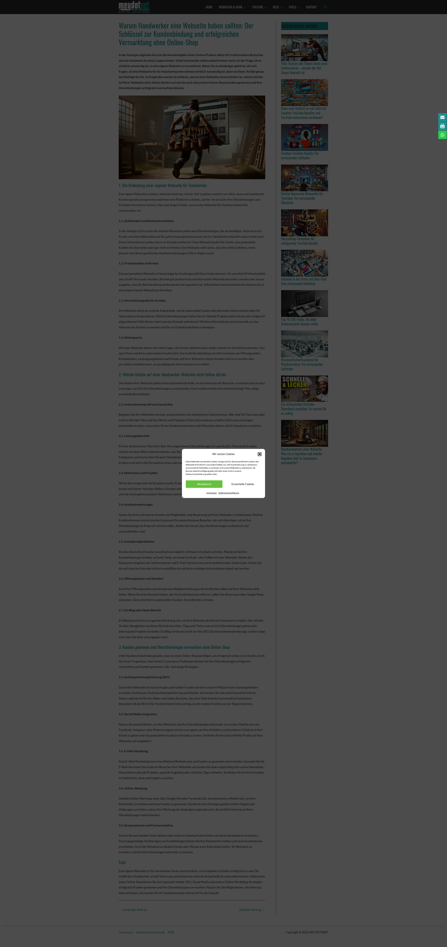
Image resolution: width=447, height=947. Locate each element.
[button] (259, 454)
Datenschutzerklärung (228, 492)
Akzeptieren (204, 484)
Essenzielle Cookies (243, 484)
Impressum (211, 492)
